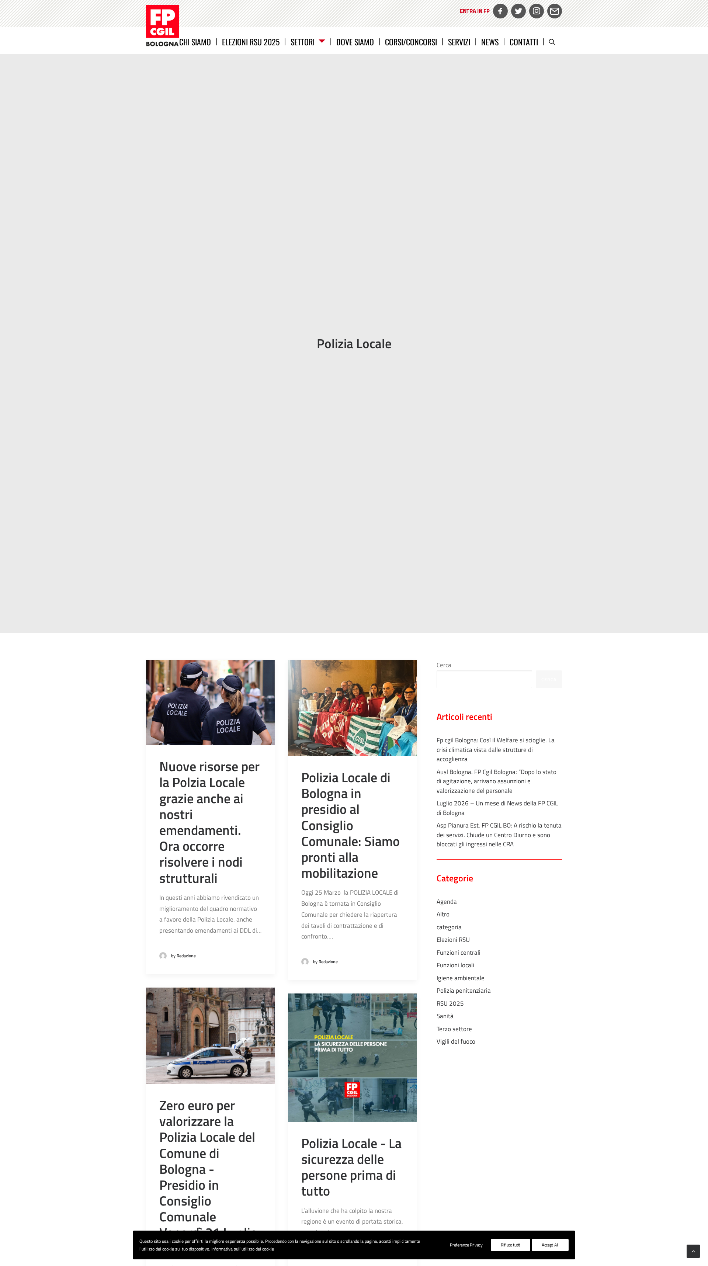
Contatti (524, 41)
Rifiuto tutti (510, 1244)
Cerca (444, 665)
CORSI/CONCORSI (411, 41)
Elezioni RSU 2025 (251, 41)
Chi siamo (195, 41)
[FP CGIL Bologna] (162, 25)
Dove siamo (355, 41)
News (490, 41)
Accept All (550, 1244)
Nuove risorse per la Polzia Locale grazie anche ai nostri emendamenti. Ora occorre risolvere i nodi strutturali (209, 822)
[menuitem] (474, 16)
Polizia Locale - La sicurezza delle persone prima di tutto (351, 1167)
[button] (555, 41)
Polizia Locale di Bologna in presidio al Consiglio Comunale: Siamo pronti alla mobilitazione (350, 825)
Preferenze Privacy (466, 1244)
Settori (303, 41)
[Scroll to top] (693, 1250)
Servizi (459, 41)
